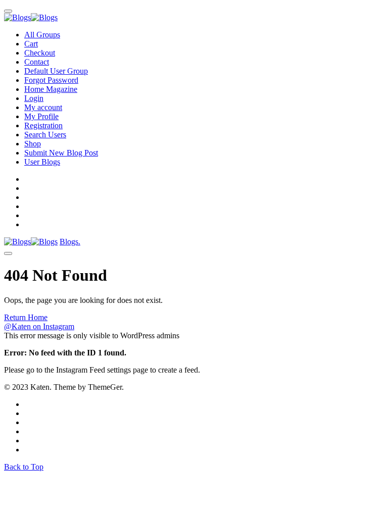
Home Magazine (50, 89)
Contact (36, 62)
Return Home (25, 317)
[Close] (8, 11)
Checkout (39, 52)
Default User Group (56, 71)
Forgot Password (51, 80)
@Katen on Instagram (39, 326)
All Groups (42, 34)
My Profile (41, 116)
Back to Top (23, 466)
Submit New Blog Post (61, 152)
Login (33, 98)
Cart (31, 43)
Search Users (45, 134)
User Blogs (42, 162)
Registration (43, 125)
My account (43, 107)
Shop (32, 143)
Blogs (70, 241)
